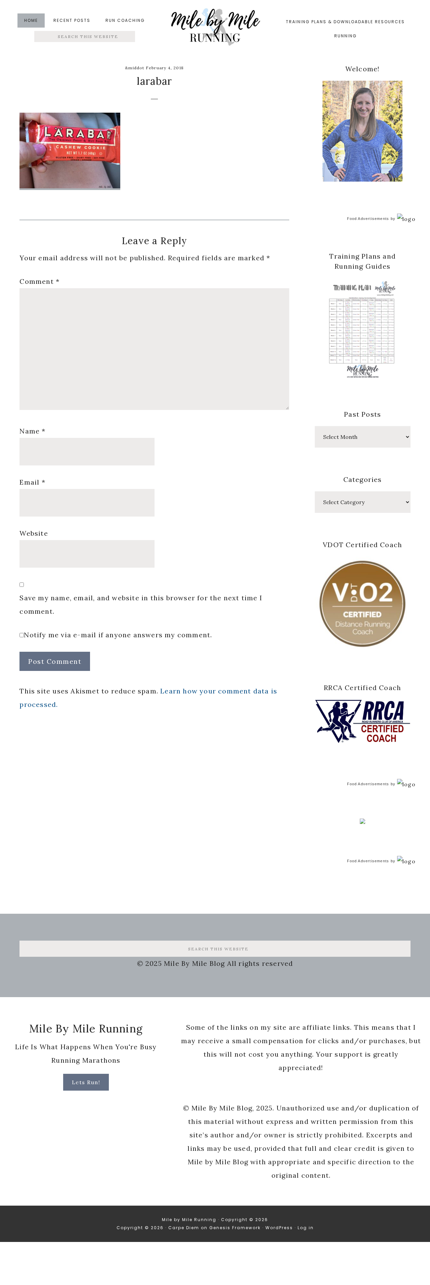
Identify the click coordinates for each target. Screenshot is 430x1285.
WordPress (279, 1228)
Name (32, 431)
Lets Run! (86, 1082)
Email (32, 482)
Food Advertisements (368, 219)
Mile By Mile (215, 29)
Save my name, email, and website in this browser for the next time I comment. (140, 604)
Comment (39, 281)
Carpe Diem (183, 1228)
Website (33, 533)
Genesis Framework (235, 1228)
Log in (306, 1228)
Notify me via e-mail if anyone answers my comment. (118, 635)
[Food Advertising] (362, 822)
